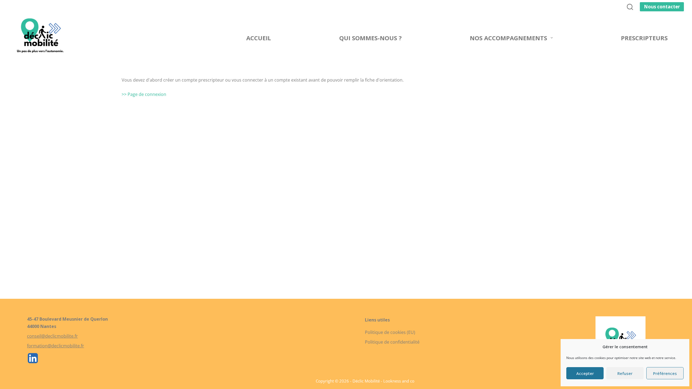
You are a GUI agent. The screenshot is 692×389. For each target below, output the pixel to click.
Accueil (258, 38)
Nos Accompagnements (508, 38)
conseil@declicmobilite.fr (52, 336)
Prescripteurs (644, 38)
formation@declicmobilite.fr (55, 346)
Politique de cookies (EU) (390, 332)
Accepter (585, 373)
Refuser (625, 373)
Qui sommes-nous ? (370, 38)
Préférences (665, 373)
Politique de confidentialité (392, 342)
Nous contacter (662, 7)
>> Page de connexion (144, 94)
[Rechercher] (630, 7)
